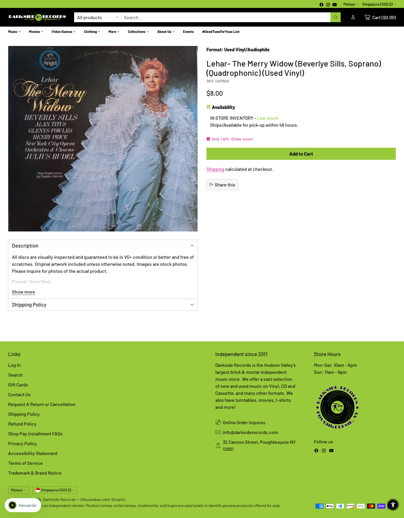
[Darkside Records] (37, 17)
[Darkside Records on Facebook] (321, 5)
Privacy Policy (22, 443)
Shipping (215, 169)
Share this (225, 184)
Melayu (349, 4)
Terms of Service (25, 463)
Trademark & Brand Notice (34, 473)
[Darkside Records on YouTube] (334, 5)
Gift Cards (18, 384)
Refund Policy (22, 424)
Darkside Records (59, 499)
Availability (223, 107)
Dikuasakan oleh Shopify (102, 499)
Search (15, 375)
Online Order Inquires (244, 422)
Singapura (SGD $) (377, 4)
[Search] (335, 17)
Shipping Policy (24, 414)
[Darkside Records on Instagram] (328, 5)
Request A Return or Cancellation (42, 404)
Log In (14, 365)
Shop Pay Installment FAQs (35, 433)
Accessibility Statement (33, 453)
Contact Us (19, 394)
